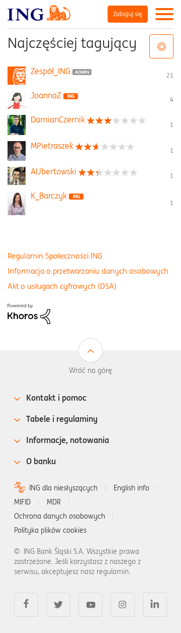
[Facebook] (26, 605)
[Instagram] (123, 605)
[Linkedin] (155, 605)
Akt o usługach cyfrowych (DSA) (62, 286)
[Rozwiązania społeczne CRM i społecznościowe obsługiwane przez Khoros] (29, 313)
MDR (54, 502)
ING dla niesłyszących (63, 487)
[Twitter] (58, 605)
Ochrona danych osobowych (59, 516)
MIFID (22, 502)
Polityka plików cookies (50, 530)
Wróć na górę (90, 370)
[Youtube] (90, 605)
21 (169, 75)
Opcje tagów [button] (161, 46)
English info (131, 487)
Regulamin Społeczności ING (55, 256)
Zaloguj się (127, 14)
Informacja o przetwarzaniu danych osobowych (88, 271)
